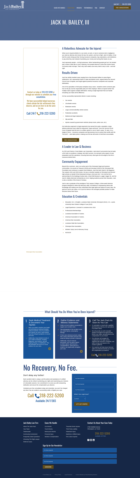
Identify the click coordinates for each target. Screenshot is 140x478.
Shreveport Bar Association (34, 252)
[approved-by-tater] (31, 447)
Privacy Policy (58, 474)
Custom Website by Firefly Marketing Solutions (86, 474)
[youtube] (91, 440)
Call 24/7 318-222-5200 (41, 113)
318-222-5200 (47, 91)
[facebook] (88, 440)
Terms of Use (78, 409)
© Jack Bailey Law (47, 474)
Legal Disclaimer (68, 474)
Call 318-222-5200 (101, 355)
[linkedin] (94, 440)
